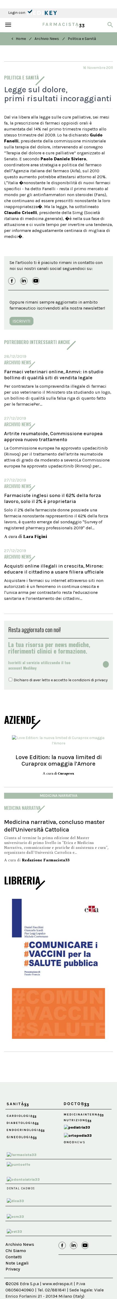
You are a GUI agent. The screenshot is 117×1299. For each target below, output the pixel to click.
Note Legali (17, 1263)
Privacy (12, 1269)
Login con (17, 12)
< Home (18, 38)
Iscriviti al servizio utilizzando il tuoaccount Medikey (39, 665)
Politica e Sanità (82, 38)
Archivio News (47, 38)
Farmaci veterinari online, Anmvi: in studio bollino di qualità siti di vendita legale (53, 375)
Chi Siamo (15, 1250)
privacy (101, 680)
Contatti (13, 1256)
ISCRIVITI (21, 321)
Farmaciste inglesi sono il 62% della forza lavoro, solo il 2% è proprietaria (52, 498)
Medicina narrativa (58, 795)
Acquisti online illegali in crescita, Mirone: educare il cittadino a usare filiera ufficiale (54, 569)
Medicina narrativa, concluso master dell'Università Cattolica (54, 825)
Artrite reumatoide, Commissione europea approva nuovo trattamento (53, 436)
